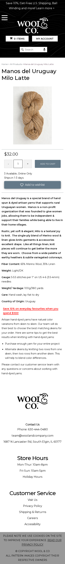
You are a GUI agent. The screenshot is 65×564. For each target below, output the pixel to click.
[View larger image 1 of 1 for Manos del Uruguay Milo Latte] (32, 115)
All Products (16, 64)
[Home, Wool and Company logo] (32, 26)
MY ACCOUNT (45, 38)
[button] (32, 185)
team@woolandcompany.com (32, 435)
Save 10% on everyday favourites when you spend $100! (30, 311)
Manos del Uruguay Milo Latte (39, 64)
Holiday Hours (32, 476)
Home (5, 64)
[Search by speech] (44, 49)
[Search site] (22, 49)
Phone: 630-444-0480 (32, 429)
